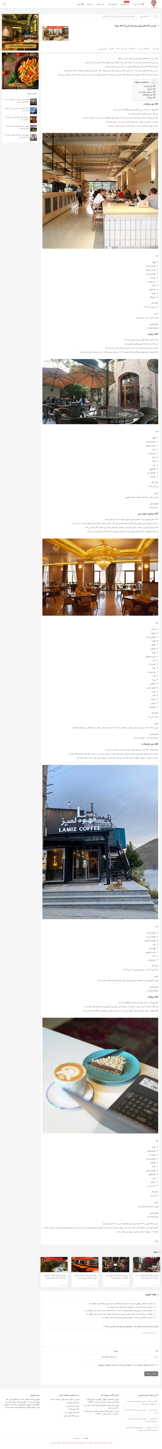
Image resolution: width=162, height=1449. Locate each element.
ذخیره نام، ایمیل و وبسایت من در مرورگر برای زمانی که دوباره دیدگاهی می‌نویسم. (126, 1365)
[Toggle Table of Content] (153, 83)
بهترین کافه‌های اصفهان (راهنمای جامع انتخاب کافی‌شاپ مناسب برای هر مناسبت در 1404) (102, 1400)
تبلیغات (85, 1438)
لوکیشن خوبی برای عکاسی (121, 121)
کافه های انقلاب (73, 1409)
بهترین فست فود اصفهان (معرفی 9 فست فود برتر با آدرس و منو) (101, 1406)
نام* (156, 1351)
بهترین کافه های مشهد (71, 1415)
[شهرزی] (153, 4)
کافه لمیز (146, 749)
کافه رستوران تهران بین (147, 92)
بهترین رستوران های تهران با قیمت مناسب (64, 1399)
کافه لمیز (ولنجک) (149, 94)
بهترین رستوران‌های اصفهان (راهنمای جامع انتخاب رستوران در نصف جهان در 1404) (101, 1412)
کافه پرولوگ (151, 97)
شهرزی (147, 1223)
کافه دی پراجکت (150, 86)
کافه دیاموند (151, 89)
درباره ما (76, 1438)
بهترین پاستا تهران (73, 1405)
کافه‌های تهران (144, 16)
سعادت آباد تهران (115, 519)
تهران (109, 49)
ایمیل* (115, 1351)
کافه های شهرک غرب (71, 1412)
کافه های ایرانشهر (73, 1402)
